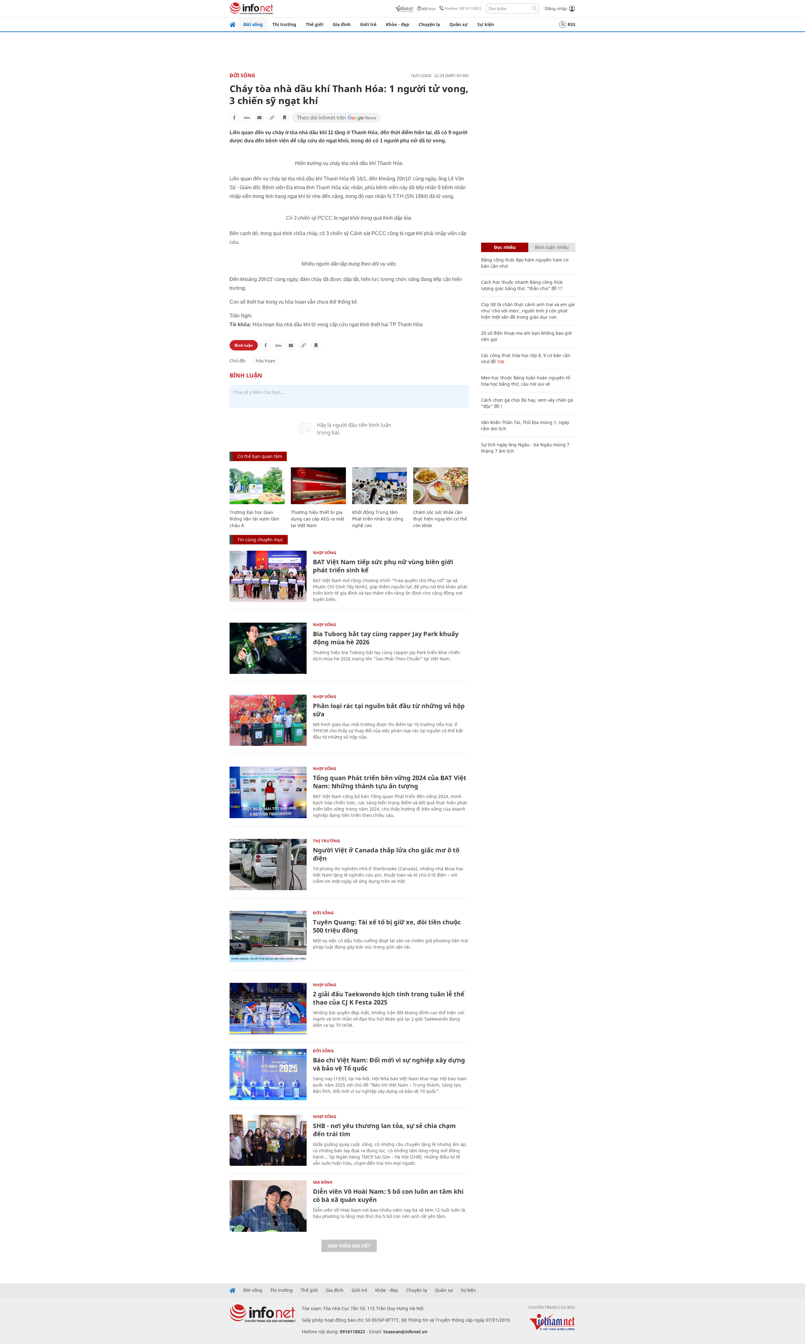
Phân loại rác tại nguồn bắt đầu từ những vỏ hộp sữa (389, 710)
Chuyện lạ (429, 24)
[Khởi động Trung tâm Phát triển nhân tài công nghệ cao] (379, 485)
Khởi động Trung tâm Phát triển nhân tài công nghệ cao (377, 518)
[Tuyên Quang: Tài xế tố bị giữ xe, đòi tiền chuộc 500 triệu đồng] (268, 936)
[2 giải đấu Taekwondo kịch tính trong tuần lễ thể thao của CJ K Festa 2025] (268, 1008)
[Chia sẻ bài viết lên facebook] (234, 117)
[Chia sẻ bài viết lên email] (259, 117)
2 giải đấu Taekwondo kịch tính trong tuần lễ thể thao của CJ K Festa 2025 (388, 998)
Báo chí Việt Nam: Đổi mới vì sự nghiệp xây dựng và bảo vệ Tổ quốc (389, 1064)
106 (500, 362)
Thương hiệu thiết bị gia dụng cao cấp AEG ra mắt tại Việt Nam (317, 518)
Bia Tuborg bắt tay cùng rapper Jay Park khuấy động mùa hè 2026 (385, 638)
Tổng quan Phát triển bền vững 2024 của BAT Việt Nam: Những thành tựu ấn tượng (389, 782)
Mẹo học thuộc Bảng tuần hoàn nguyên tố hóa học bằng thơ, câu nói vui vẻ (525, 381)
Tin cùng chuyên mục (260, 540)
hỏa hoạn (265, 361)
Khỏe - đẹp (397, 24)
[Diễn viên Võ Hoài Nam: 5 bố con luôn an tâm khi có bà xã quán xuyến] (268, 1205)
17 (559, 288)
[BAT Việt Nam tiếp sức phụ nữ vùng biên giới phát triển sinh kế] (268, 576)
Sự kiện (485, 24)
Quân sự (458, 24)
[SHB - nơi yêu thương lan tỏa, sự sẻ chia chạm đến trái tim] (268, 1140)
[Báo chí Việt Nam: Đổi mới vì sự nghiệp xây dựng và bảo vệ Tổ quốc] (268, 1074)
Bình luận (244, 345)
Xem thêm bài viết (349, 1246)
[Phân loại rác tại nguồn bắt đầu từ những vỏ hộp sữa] (268, 720)
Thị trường (284, 24)
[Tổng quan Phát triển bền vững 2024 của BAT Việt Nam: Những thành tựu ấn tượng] (268, 792)
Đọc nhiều (505, 247)
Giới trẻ (368, 24)
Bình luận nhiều (552, 247)
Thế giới (314, 24)
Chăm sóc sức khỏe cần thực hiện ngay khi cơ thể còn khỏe (440, 518)
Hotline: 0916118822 (463, 8)
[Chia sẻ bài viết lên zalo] (247, 117)
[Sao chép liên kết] (272, 117)
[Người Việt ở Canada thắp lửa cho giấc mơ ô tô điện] (268, 864)
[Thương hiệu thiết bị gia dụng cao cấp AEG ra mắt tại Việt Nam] (318, 485)
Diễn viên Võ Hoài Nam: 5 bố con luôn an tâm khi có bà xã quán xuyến (388, 1195)
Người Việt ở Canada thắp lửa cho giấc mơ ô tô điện (386, 854)
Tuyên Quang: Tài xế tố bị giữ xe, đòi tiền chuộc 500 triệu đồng (387, 926)
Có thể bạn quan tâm (259, 456)
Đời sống (253, 24)
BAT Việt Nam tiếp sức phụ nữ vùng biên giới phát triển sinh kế (383, 566)
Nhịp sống (324, 552)
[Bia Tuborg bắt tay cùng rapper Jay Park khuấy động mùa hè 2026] (268, 648)
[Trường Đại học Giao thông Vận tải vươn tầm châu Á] (257, 485)
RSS (571, 24)
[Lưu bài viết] (284, 117)
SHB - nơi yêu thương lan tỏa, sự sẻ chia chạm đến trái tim (384, 1129)
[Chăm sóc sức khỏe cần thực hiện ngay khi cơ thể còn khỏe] (440, 485)
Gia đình (342, 24)
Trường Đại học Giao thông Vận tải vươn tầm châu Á (254, 518)
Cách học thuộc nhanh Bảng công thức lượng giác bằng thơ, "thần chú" (522, 285)
